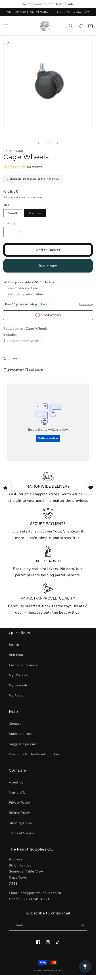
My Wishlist (18, 675)
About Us (16, 782)
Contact (15, 724)
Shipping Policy (20, 823)
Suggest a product (23, 744)
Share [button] (12, 358)
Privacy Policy (19, 803)
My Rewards (18, 685)
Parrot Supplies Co (52, 970)
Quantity (9, 223)
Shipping (8, 197)
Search (14, 645)
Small (12, 213)
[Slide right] (58, 143)
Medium (35, 213)
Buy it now (48, 266)
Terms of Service (21, 833)
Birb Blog (16, 655)
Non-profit (17, 792)
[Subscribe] (82, 925)
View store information (25, 294)
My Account (18, 695)
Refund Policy (19, 813)
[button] (5, 26)
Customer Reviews (23, 665)
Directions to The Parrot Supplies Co (37, 754)
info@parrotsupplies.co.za (40, 893)
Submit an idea (20, 734)
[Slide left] (38, 143)
